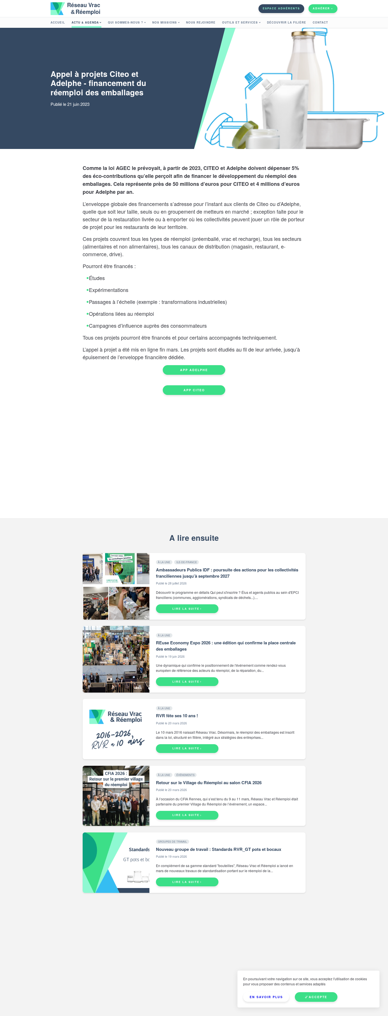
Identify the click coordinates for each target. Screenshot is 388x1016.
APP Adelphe (194, 370)
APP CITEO (194, 390)
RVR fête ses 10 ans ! (177, 715)
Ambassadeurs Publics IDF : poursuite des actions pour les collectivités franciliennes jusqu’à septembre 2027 (227, 573)
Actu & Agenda (85, 22)
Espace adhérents (281, 8)
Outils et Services (240, 22)
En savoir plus (266, 997)
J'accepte (316, 997)
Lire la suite (185, 609)
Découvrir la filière (286, 22)
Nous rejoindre (201, 22)
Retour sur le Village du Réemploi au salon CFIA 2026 (209, 782)
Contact (320, 22)
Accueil (58, 22)
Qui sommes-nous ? (125, 22)
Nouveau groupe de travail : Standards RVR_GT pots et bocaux (218, 849)
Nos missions (164, 22)
